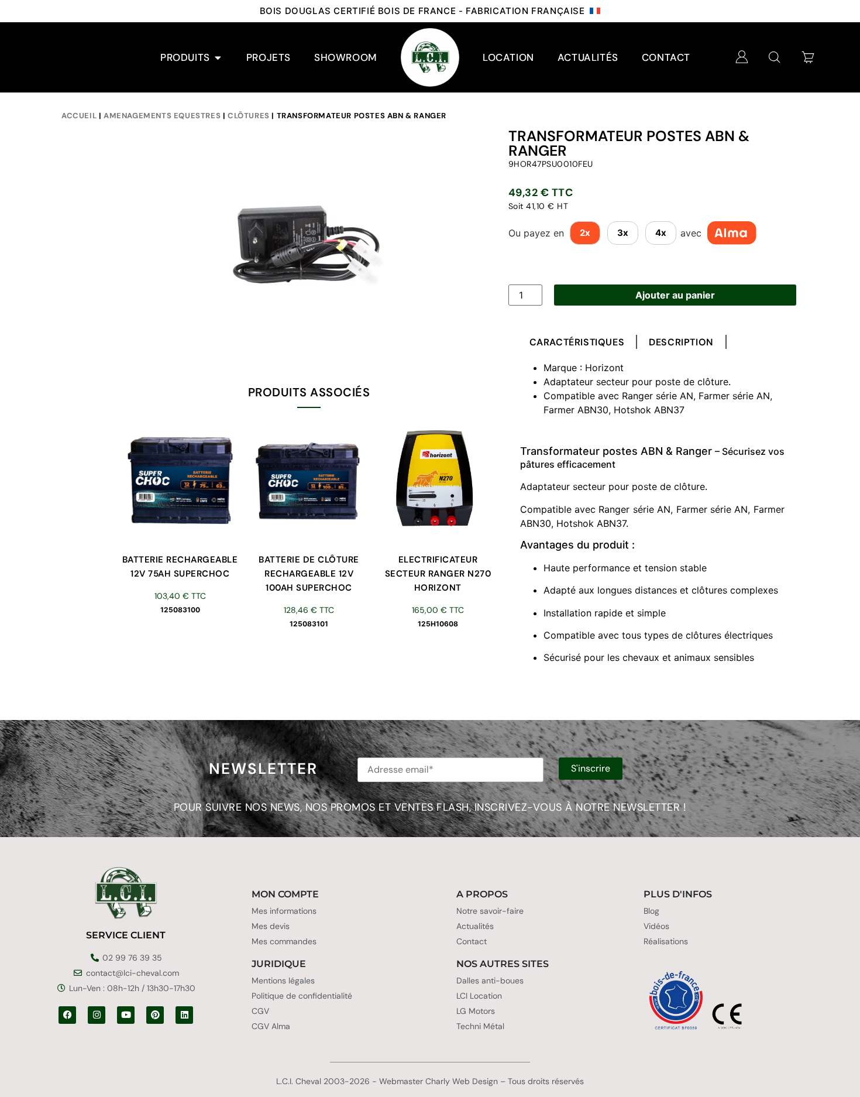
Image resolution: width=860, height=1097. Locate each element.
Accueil (79, 116)
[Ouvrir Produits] (218, 58)
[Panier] (808, 56)
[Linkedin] (184, 1015)
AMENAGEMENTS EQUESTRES (162, 116)
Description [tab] (681, 342)
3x (622, 232)
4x (660, 232)
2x (585, 232)
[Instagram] (96, 1015)
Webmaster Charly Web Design (438, 1081)
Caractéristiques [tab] (577, 342)
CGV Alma (271, 1026)
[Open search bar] (774, 57)
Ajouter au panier (675, 295)
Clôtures (249, 116)
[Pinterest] (155, 1015)
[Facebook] (67, 1015)
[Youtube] (126, 1015)
